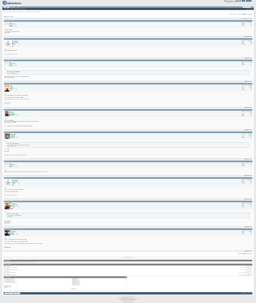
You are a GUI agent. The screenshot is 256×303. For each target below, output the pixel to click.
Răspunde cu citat (249, 36)
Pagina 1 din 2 (241, 14)
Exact (5, 149)
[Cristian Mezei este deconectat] (7, 136)
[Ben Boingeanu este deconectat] (7, 233)
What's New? (12, 7)
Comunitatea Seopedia (21, 11)
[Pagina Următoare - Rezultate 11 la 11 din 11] (247, 14)
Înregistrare (249, 0)
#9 (251, 201)
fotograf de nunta (14, 54)
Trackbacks (74, 284)
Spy (18, 7)
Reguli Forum (73, 288)
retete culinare (7, 54)
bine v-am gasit (10, 16)
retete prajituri (7, 103)
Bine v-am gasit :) (127, 257)
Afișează (249, 18)
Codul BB (73, 278)
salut (131, 257)
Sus (251, 293)
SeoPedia (131, 302)
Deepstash (12, 155)
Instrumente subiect (244, 18)
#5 (251, 109)
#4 (251, 83)
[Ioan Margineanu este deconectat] (8, 43)
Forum (6, 7)
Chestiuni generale (12, 11)
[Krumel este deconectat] (7, 113)
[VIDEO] (73, 282)
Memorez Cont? (229, 2)
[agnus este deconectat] (7, 24)
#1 (251, 20)
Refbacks (6, 287)
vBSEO (131, 299)
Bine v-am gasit (7, 271)
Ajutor (243, 0)
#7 (251, 161)
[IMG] (75, 281)
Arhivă (249, 293)
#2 (251, 38)
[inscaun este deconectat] (8, 206)
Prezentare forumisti (29, 11)
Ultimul (249, 14)
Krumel (5, 126)
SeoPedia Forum (244, 293)
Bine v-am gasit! (7, 268)
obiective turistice (7, 102)
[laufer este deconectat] (7, 88)
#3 (251, 60)
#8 (251, 177)
